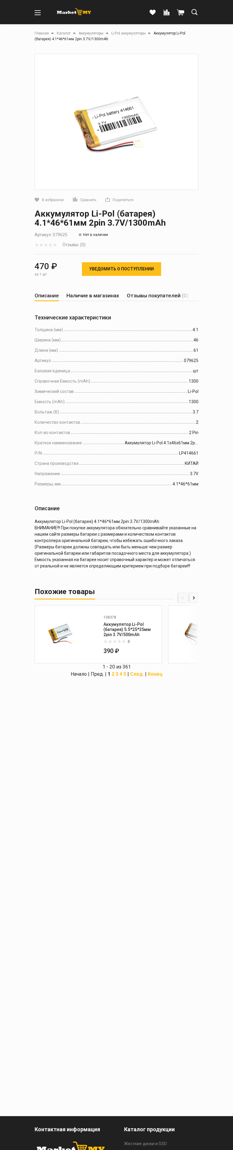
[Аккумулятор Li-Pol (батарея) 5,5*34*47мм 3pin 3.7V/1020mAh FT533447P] (194, 634)
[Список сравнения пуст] (167, 13)
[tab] (47, 295)
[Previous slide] (182, 597)
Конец (155, 674)
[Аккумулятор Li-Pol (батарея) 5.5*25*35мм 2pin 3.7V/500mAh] (61, 634)
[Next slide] (193, 597)
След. (137, 674)
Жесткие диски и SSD (145, 1143)
